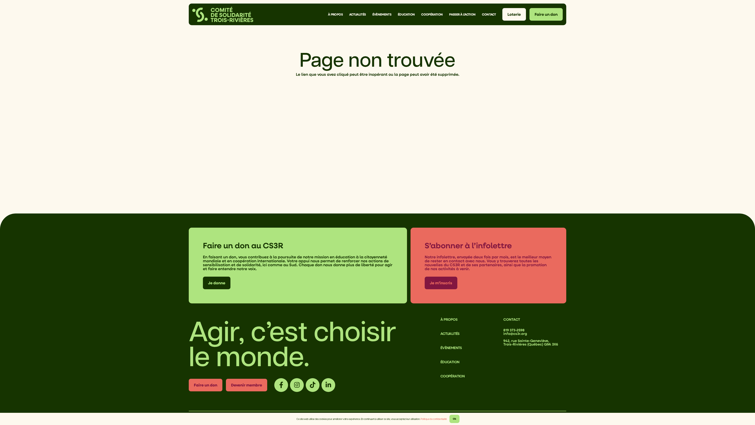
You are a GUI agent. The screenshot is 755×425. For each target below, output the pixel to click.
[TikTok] (312, 385)
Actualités (449, 333)
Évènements (451, 347)
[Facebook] (281, 385)
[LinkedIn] (328, 385)
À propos (448, 319)
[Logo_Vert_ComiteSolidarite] (222, 14)
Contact (511, 319)
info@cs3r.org (515, 333)
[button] (345, 14)
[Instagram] (297, 385)
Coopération (452, 376)
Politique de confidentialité (434, 418)
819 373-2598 (514, 330)
